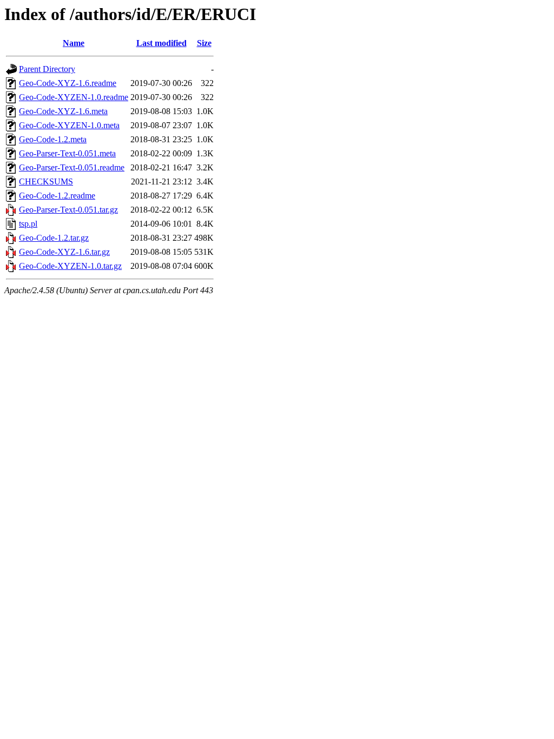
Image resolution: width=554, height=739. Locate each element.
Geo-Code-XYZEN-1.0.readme (73, 97)
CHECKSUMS (46, 181)
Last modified (161, 43)
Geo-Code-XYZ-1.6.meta (63, 111)
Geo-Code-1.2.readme (57, 195)
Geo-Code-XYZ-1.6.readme (67, 83)
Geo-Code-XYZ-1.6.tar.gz (64, 251)
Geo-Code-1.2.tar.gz (54, 237)
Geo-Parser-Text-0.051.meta (67, 153)
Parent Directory (47, 69)
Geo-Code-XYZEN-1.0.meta (69, 125)
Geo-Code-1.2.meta (53, 139)
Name (73, 43)
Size (204, 43)
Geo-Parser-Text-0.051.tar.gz (68, 209)
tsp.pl (28, 223)
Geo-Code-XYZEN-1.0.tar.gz (70, 265)
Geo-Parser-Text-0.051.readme (71, 167)
